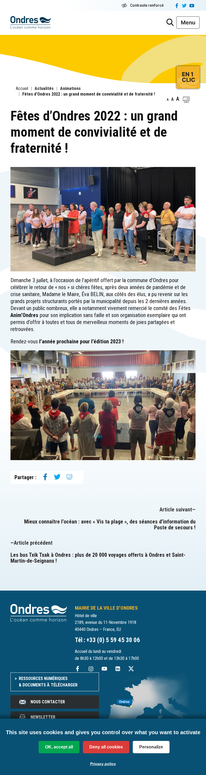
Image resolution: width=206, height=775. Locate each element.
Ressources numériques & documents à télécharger (48, 681)
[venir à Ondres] (151, 700)
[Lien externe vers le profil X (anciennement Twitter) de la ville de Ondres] (131, 668)
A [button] (168, 99)
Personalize (151, 747)
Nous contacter (48, 701)
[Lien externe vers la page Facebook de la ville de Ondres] (77, 668)
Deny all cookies (106, 747)
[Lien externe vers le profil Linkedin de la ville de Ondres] (117, 668)
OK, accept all (59, 747)
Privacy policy (103, 764)
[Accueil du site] (38, 612)
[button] (186, 99)
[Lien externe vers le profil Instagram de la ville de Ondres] (91, 668)
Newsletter (43, 717)
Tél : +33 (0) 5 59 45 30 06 (107, 640)
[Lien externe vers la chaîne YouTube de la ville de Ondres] (104, 668)
